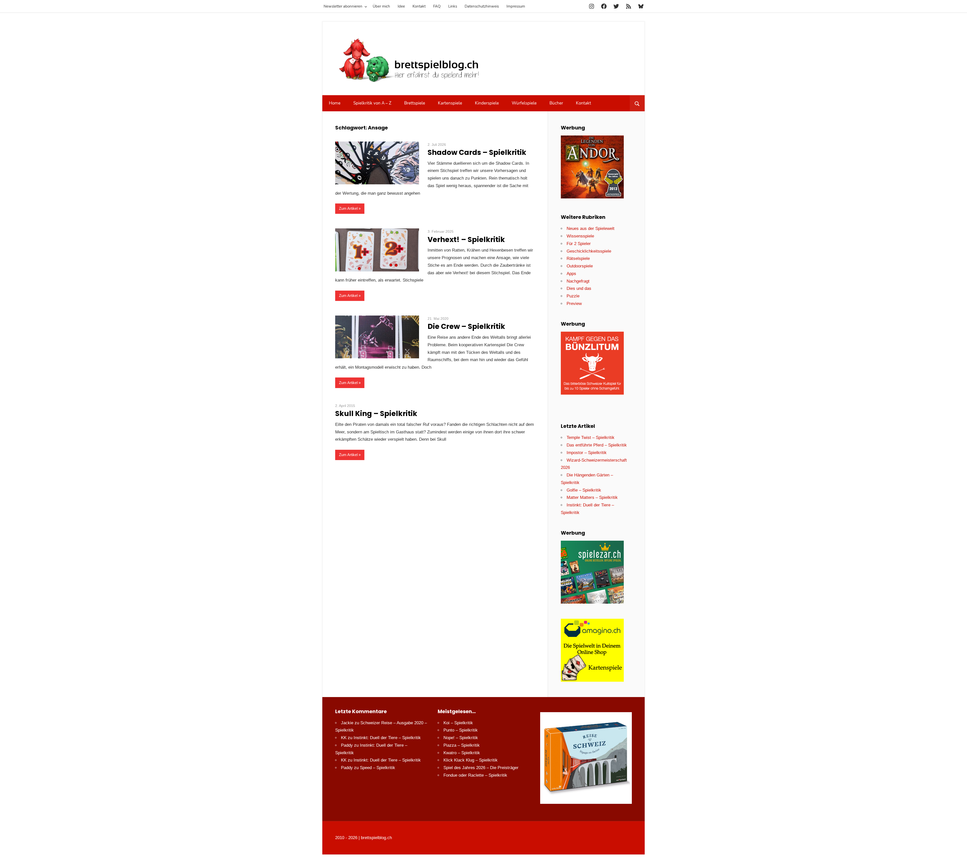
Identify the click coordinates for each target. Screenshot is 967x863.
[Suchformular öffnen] (637, 103)
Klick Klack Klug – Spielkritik (470, 760)
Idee (401, 6)
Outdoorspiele (580, 266)
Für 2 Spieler (579, 243)
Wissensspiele (580, 236)
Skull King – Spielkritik (376, 414)
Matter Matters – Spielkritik (592, 497)
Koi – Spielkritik (458, 722)
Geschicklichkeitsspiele (589, 251)
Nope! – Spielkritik (460, 737)
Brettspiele (414, 103)
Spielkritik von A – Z (372, 103)
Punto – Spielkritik (460, 730)
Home (334, 103)
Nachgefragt (578, 281)
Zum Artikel (348, 208)
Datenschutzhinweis (482, 6)
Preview (574, 303)
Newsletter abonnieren (343, 6)
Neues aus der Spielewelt (590, 228)
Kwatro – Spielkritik (461, 752)
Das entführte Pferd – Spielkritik (597, 445)
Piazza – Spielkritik (461, 745)
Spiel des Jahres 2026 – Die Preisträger (481, 767)
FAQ (437, 6)
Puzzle (573, 296)
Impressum (515, 6)
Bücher (556, 103)
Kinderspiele (487, 103)
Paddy (347, 745)
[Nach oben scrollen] (959, 855)
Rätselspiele (578, 258)
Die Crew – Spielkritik (466, 326)
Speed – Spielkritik (377, 767)
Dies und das (579, 288)
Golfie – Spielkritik (584, 490)
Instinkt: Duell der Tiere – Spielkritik (387, 737)
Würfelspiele (524, 103)
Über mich (381, 6)
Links (452, 6)
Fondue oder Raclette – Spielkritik (475, 775)
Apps (571, 273)
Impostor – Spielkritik (587, 452)
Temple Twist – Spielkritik (590, 437)
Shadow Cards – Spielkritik (477, 152)
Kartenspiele (450, 103)
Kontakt (419, 6)
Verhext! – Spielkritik (466, 240)
